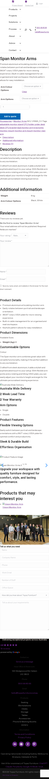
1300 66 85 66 (41, 28)
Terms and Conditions (24, 734)
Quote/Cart (29, 5)
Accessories (6, 121)
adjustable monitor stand (11, 124)
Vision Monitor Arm (12, 507)
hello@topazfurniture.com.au (24, 693)
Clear (24, 91)
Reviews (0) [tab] (8, 143)
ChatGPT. (43, 763)
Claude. (9, 766)
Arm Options (7, 99)
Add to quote (10, 116)
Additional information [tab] (13, 140)
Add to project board (31, 115)
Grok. (40, 766)
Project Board (17, 5)
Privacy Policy (24, 737)
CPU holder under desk (34, 124)
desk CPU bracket (8, 127)
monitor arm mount (24, 130)
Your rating (6, 235)
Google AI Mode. (30, 766)
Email (3, 279)
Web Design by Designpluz (10, 775)
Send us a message (24, 661)
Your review (6, 241)
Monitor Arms (20, 121)
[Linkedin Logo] (14, 744)
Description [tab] (8, 137)
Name (3, 271)
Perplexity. (18, 766)
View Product (10, 511)
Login (41, 4)
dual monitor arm (25, 127)
